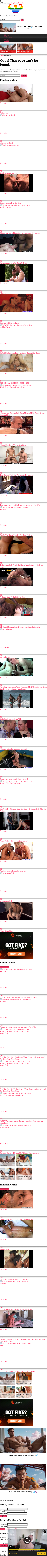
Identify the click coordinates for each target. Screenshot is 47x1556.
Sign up (3, 1516)
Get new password (7, 1545)
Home (6, 35)
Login (13, 3)
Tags (6, 39)
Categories (8, 37)
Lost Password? (11, 1529)
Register (21, 3)
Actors (6, 41)
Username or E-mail (7, 1543)
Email (2, 1511)
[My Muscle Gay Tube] (16, 12)
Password (3, 1513)
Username (3, 1509)
